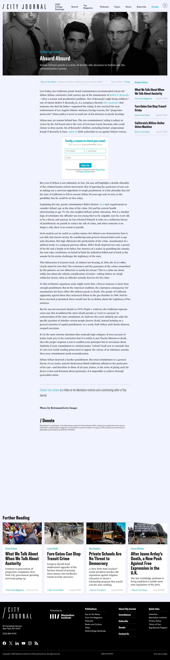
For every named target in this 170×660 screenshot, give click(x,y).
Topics (117, 7)
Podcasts (104, 7)
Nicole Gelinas (11, 548)
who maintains (111, 102)
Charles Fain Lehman (50, 52)
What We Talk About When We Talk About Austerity (149, 91)
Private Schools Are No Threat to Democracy (105, 558)
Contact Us (124, 633)
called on (73, 131)
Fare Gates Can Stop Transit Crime (150, 108)
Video (87, 627)
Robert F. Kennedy (119, 94)
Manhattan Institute (158, 617)
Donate (155, 7)
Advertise (153, 614)
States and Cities (66, 82)
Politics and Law (82, 82)
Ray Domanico (94, 548)
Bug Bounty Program (158, 627)
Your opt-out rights (160, 654)
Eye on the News (56, 590)
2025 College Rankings (59, 6)
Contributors (125, 614)
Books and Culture (93, 624)
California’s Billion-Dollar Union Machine (150, 125)
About (128, 7)
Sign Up (85, 165)
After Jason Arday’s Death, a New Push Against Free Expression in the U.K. (147, 563)
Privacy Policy (100, 169)
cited (101, 204)
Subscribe (141, 7)
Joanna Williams (137, 548)
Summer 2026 (33, 590)
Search (74, 7)
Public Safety (96, 82)
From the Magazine (15, 590)
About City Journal (127, 608)
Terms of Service (84, 171)
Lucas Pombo (52, 548)
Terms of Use (155, 624)
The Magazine (88, 6)
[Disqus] (85, 472)
